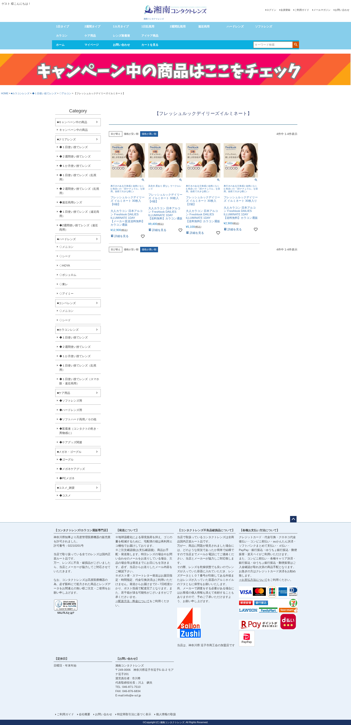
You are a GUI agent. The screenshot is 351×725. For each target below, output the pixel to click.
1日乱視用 (147, 26)
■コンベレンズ (66, 303)
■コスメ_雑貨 (66, 487)
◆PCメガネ (67, 478)
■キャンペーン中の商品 (72, 122)
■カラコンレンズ (20, 93)
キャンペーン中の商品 (73, 129)
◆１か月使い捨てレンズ (75, 165)
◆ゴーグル (66, 459)
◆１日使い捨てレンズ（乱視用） (77, 177)
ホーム (60, 44)
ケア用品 (90, 35)
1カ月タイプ (121, 26)
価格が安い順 (131, 133)
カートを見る (149, 44)
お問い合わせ (342, 10)
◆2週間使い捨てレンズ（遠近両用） (78, 227)
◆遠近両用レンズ (70, 202)
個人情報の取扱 (166, 714)
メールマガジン (321, 10)
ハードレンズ (235, 26)
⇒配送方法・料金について (132, 601)
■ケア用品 (63, 392)
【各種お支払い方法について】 (260, 530)
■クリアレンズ (66, 139)
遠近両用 (204, 26)
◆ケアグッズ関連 (70, 442)
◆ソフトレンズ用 (70, 400)
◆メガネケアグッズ (72, 468)
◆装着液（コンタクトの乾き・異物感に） (79, 431)
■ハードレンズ (66, 239)
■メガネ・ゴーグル (69, 451)
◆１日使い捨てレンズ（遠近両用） (79, 214)
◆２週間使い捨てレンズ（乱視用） (79, 191)
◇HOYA (64, 265)
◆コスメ (65, 495)
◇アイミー (66, 293)
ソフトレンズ (263, 26)
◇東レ (63, 284)
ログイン (271, 10)
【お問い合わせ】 (127, 658)
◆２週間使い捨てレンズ (75, 156)
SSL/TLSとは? (65, 612)
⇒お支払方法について (253, 579)
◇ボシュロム (67, 274)
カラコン (61, 35)
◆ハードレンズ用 (70, 410)
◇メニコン (66, 246)
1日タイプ (62, 26)
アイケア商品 (149, 35)
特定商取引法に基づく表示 (134, 714)
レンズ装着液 (121, 35)
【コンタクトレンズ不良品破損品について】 (206, 530)
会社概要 (84, 714)
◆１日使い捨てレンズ (44, 93)
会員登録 (285, 10)
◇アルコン (65, 93)
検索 (295, 44)
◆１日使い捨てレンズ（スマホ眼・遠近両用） (79, 381)
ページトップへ (293, 519)
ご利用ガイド (302, 10)
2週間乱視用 (178, 26)
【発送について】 (127, 530)
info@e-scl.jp (132, 695)
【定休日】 (61, 658)
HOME (4, 93)
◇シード (65, 256)
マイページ (91, 44)
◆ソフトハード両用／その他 (77, 419)
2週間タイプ (92, 26)
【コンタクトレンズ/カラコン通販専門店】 (81, 530)
